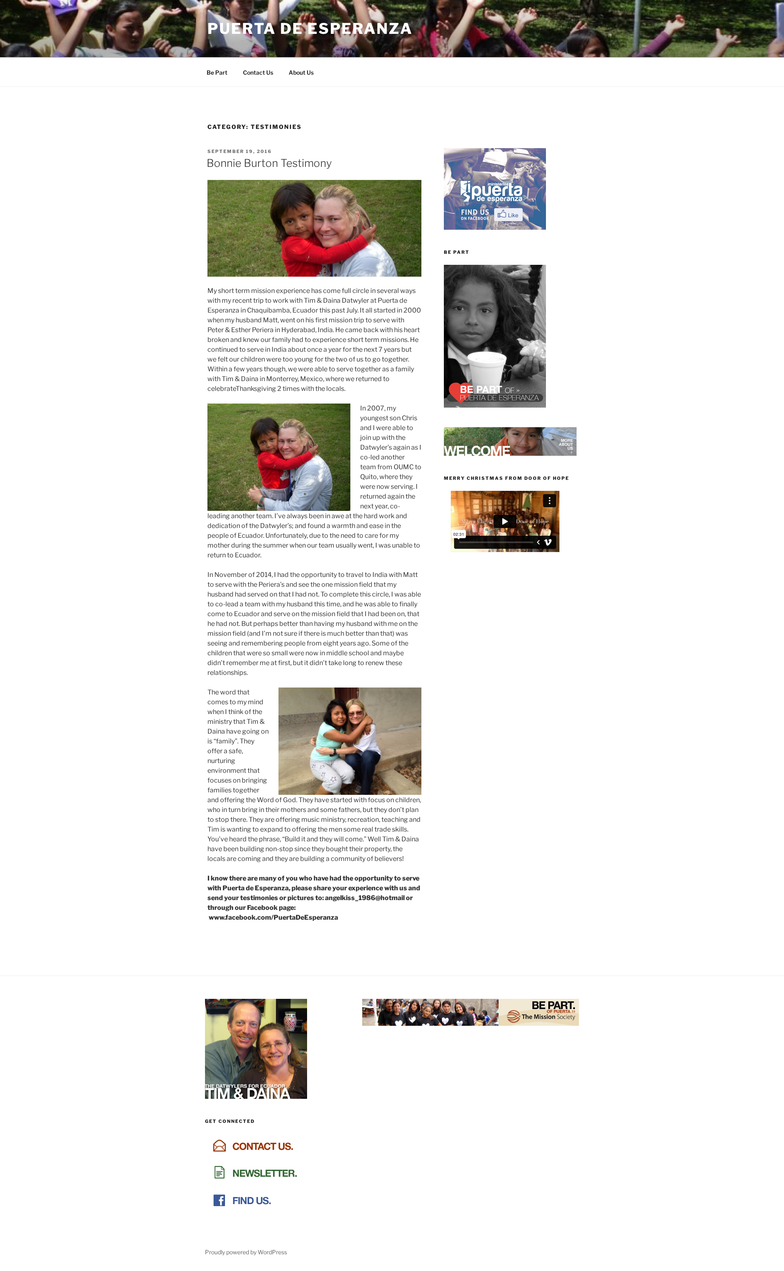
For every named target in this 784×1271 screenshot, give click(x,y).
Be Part (217, 72)
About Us (301, 72)
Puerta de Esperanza (310, 29)
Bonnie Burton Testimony (269, 163)
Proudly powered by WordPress (246, 1252)
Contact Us (258, 72)
